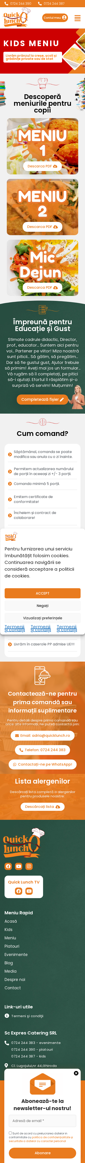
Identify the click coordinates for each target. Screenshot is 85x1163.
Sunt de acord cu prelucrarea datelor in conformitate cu (41, 1137)
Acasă (11, 921)
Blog (9, 963)
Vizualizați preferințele (42, 617)
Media (11, 971)
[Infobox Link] (55, 18)
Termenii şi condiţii (15, 628)
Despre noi (15, 979)
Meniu (10, 938)
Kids (8, 929)
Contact (13, 988)
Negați (43, 605)
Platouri (12, 946)
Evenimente (16, 954)
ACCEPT (42, 593)
